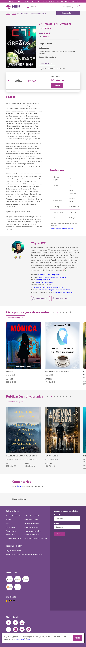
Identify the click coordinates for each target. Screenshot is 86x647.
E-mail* (57, 523)
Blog (7, 523)
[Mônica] (23, 345)
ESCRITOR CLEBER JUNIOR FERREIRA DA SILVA (22, 459)
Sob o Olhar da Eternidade (56, 371)
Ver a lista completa (15, 318)
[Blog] (28, 629)
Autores (8, 520)
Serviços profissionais (31, 523)
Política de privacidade (32, 516)
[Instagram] (22, 622)
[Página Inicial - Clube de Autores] (13, 7)
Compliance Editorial (31, 520)
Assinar (59, 534)
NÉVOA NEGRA (51, 456)
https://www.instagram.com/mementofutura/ (54, 290)
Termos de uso (11, 535)
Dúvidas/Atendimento (13, 516)
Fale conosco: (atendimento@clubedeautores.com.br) (24, 554)
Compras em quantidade (32, 531)
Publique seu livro (52, 1)
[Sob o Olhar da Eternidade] (62, 345)
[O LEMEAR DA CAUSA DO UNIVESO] (23, 430)
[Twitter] (8, 622)
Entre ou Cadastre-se (69, 6)
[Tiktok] (8, 629)
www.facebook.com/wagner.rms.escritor (52, 277)
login (19, 486)
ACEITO (77, 638)
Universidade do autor (31, 527)
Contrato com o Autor (13, 539)
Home (8, 14)
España (26, 1)
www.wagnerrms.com (42, 280)
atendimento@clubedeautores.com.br (62, 228)
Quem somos (10, 527)
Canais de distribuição (31, 535)
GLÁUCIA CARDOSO (51, 459)
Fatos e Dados (11, 531)
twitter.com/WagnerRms (44, 282)
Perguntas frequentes (13, 551)
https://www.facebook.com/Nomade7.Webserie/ (47, 287)
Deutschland (36, 1)
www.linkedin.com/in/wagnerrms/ (49, 275)
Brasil (11, 1)
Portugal (18, 1)
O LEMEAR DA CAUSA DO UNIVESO (21, 456)
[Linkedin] (15, 629)
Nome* (57, 515)
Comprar (57, 85)
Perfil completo (41, 298)
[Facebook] (15, 622)
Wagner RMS (46, 36)
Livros (14, 14)
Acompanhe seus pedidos (70, 1)
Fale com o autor (62, 298)
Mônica (9, 371)
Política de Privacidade (23, 639)
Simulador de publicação (35, 539)
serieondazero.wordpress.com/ (63, 292)
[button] (54, 312)
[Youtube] (22, 629)
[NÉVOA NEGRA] (62, 430)
